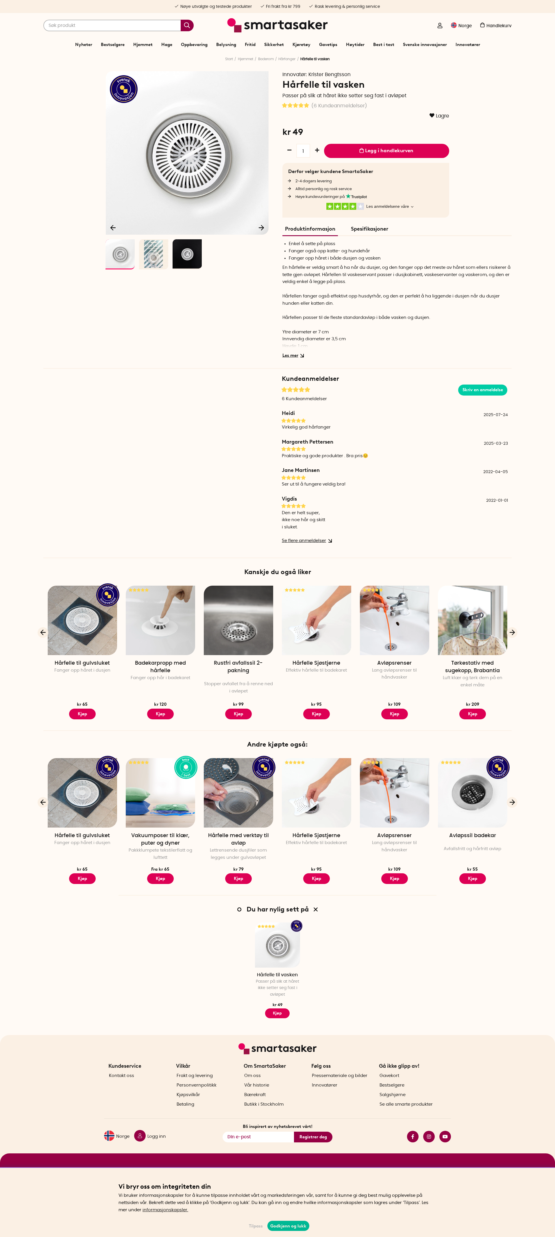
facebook (410, 1136)
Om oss (252, 1076)
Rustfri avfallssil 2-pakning (238, 667)
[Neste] (261, 227)
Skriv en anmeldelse (482, 389)
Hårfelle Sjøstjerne (316, 663)
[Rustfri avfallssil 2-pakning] (238, 620)
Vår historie (256, 1085)
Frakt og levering (195, 1076)
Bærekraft (255, 1095)
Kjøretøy (301, 44)
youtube (443, 1136)
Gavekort (389, 1076)
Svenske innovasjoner (425, 44)
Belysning (226, 44)
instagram (427, 1136)
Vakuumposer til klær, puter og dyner (160, 839)
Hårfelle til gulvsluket (82, 663)
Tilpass (256, 1226)
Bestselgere (113, 44)
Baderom (266, 59)
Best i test (383, 44)
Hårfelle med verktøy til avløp (238, 839)
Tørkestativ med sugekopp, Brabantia (472, 667)
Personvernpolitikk (197, 1085)
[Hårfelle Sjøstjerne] (316, 620)
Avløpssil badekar (472, 835)
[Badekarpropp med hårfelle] (160, 620)
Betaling (185, 1104)
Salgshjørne (393, 1095)
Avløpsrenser (394, 663)
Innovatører (468, 44)
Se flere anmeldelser (304, 540)
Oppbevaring (194, 44)
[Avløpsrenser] (394, 620)
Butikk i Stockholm (264, 1104)
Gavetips (328, 44)
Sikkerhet (274, 44)
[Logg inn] (440, 26)
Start (229, 59)
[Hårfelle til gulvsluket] (82, 620)
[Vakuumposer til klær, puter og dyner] (160, 793)
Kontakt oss (121, 1076)
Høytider (355, 44)
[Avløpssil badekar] (472, 793)
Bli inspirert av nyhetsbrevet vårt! (277, 1126)
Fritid (250, 44)
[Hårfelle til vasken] (277, 945)
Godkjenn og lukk (288, 1226)
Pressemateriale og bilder (339, 1076)
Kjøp (160, 713)
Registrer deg (313, 1136)
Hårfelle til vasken (277, 975)
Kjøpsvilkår (188, 1095)
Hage (166, 44)
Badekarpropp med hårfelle (160, 667)
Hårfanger (286, 59)
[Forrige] (113, 227)
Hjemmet (143, 44)
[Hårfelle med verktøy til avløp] (238, 793)
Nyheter (83, 44)
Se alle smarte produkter (406, 1104)
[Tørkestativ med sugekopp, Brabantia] (472, 620)
